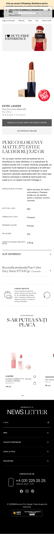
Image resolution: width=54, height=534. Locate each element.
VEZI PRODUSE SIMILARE (27, 131)
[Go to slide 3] (27, 395)
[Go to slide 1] (22, 395)
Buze (30, 20)
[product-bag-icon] (34, 383)
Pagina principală (8, 20)
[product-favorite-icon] (35, 377)
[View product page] (21, 355)
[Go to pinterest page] (32, 491)
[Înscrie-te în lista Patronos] (48, 422)
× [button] (48, 9)
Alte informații (11, 254)
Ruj (37, 20)
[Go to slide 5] (31, 395)
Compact (31, 217)
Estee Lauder (47, 20)
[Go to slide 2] (25, 395)
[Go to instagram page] (27, 491)
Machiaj (21, 20)
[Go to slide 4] (29, 395)
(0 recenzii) (20, 115)
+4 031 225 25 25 (31, 480)
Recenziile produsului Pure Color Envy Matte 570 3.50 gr (21, 269)
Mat (28, 209)
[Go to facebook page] (21, 491)
